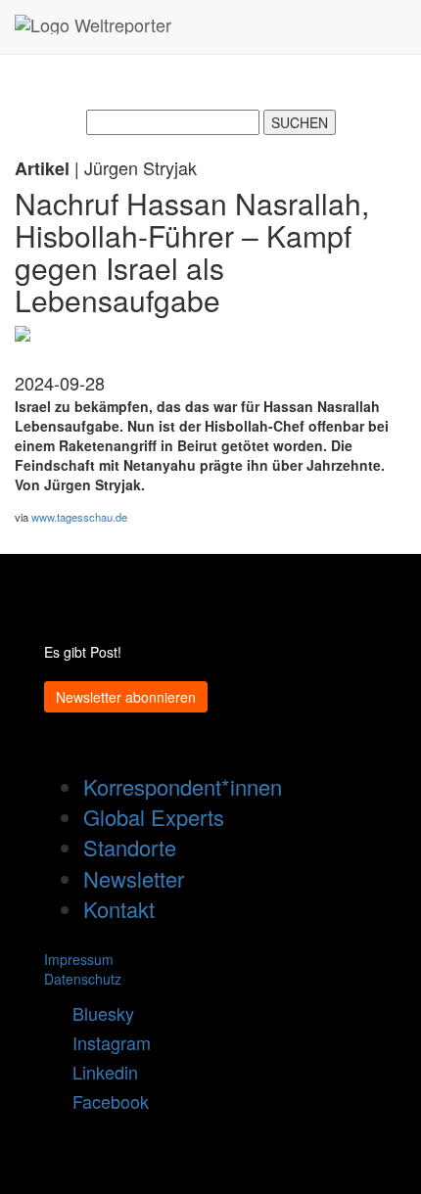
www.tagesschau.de (79, 517)
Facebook (103, 1101)
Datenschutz (82, 978)
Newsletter (133, 878)
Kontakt (119, 909)
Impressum (79, 959)
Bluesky (96, 1013)
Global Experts (153, 817)
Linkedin (98, 1071)
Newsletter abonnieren (126, 697)
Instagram (104, 1042)
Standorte (129, 847)
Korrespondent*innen (182, 786)
